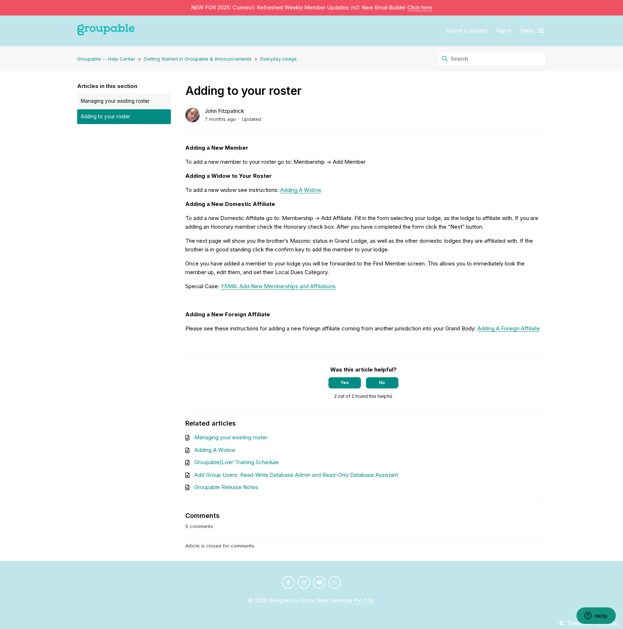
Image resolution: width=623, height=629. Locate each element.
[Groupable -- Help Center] (105, 31)
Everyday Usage (278, 59)
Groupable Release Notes (226, 487)
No (382, 382)
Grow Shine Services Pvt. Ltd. (338, 600)
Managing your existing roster (115, 101)
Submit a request (466, 30)
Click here (419, 7)
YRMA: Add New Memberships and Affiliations (278, 286)
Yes (344, 382)
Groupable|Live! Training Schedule (236, 462)
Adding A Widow (300, 189)
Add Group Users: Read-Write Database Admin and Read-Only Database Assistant (296, 474)
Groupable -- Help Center (106, 59)
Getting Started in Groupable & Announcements (198, 59)
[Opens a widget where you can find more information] (596, 616)
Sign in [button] (504, 30)
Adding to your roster (105, 116)
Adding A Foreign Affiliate (508, 328)
